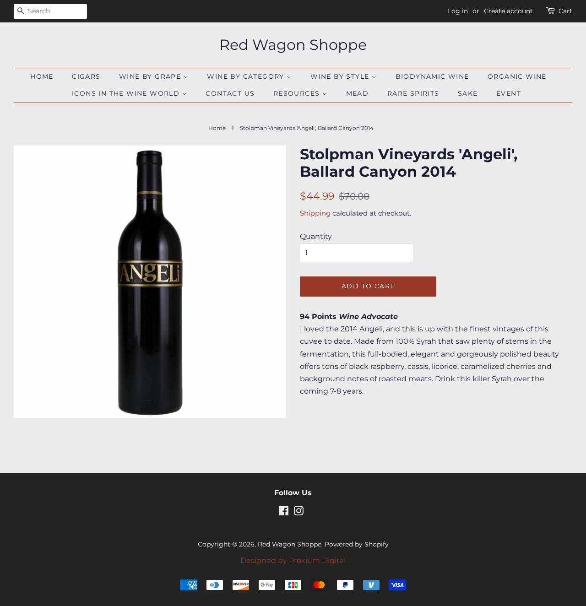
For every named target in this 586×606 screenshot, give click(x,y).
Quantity (316, 236)
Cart (565, 11)
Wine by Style (341, 76)
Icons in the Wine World (127, 93)
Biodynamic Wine (432, 76)
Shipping (315, 213)
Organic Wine (517, 76)
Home (42, 76)
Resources (297, 93)
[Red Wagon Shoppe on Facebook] (283, 512)
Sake (468, 93)
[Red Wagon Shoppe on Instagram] (298, 512)
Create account (508, 11)
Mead (357, 93)
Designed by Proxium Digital (293, 560)
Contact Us (230, 93)
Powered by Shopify (357, 544)
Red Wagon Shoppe (293, 45)
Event (508, 93)
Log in (458, 11)
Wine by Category (247, 76)
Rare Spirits (413, 93)
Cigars (86, 76)
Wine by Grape (151, 76)
